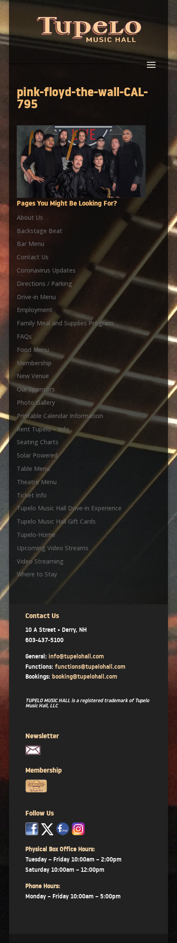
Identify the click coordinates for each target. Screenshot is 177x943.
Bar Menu (30, 244)
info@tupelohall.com (76, 656)
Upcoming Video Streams (52, 548)
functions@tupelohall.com (90, 666)
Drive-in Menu (36, 297)
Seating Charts (37, 442)
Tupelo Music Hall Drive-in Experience (69, 508)
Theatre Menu (37, 482)
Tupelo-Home (36, 535)
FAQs (24, 336)
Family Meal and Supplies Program (65, 323)
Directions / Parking (44, 283)
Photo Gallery (36, 402)
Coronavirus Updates (46, 270)
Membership (34, 363)
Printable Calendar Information (60, 416)
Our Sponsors (36, 389)
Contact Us (33, 257)
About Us (30, 217)
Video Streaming (40, 561)
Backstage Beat (39, 231)
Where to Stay (37, 574)
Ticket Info (32, 495)
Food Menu (33, 350)
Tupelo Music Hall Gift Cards (56, 521)
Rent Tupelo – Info (43, 429)
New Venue (33, 376)
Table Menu (33, 468)
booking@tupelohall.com (84, 676)
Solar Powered (37, 455)
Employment (34, 310)
